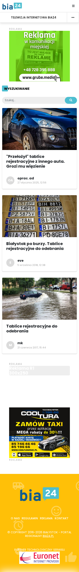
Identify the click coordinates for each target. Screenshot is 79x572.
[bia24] (12, 6)
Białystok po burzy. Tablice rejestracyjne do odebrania (35, 246)
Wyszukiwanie (16, 88)
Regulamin (30, 518)
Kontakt (61, 518)
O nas (15, 518)
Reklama (46, 518)
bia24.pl (48, 536)
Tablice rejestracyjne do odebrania (31, 328)
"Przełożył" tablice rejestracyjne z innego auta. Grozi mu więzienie (35, 161)
